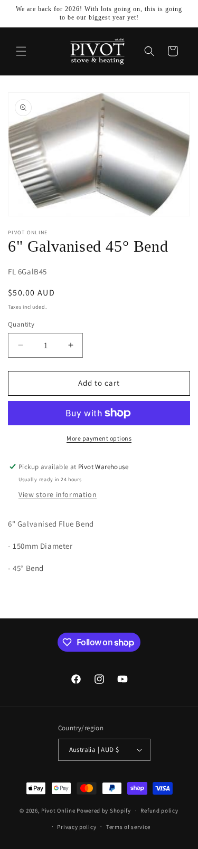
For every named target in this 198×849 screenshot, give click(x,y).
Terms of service (128, 827)
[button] (21, 51)
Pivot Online (58, 810)
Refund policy (159, 810)
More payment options (99, 438)
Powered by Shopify (104, 810)
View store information (57, 494)
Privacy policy (76, 827)
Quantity (21, 324)
